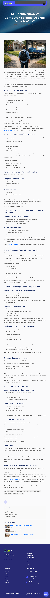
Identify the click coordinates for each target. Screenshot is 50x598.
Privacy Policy (36, 593)
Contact (6, 580)
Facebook (14, 498)
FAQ (6, 578)
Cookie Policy (29, 594)
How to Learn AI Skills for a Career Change (19, 529)
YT (11, 560)
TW (4, 560)
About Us (7, 571)
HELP (46, 594)
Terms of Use (29, 593)
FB (7, 560)
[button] (44, 4)
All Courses (29, 553)
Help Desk (7, 582)
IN (9, 560)
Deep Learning (30, 557)
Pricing (6, 573)
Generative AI (30, 555)
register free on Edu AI (14, 479)
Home (5, 34)
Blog (9, 34)
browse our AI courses (9, 130)
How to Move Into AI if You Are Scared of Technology (22, 534)
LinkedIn (20, 498)
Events (6, 576)
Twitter (9, 498)
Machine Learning (31, 559)
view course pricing (13, 244)
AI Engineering (30, 562)
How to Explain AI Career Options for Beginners (21, 525)
